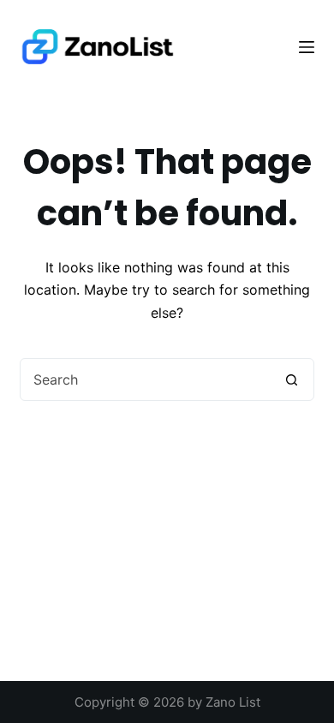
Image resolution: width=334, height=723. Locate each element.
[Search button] (292, 379)
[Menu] (306, 47)
